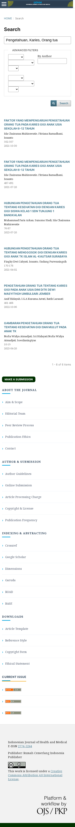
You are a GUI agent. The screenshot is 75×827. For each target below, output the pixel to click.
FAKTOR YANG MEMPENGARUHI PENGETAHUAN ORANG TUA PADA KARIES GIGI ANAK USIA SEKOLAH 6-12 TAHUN (37, 124)
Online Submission (18, 485)
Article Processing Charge (23, 497)
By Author (45, 56)
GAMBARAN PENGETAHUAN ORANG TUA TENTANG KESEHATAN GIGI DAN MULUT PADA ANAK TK (35, 327)
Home (8, 18)
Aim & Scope (14, 402)
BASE (8, 603)
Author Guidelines (18, 474)
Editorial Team (15, 413)
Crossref (11, 545)
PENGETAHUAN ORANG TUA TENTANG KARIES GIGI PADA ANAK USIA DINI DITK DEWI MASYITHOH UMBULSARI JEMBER (35, 289)
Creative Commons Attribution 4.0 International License (35, 775)
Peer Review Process (19, 425)
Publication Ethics (18, 437)
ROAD (9, 592)
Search (64, 103)
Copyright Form (16, 652)
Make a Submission (19, 379)
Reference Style (16, 640)
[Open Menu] (4, 4)
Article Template (16, 629)
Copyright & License (19, 508)
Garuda (10, 580)
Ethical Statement (17, 663)
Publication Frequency (21, 520)
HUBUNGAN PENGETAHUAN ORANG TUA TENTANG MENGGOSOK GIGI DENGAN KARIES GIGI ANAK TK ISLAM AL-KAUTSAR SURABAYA (35, 252)
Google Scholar (15, 557)
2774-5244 (25, 746)
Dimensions (13, 569)
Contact (10, 448)
